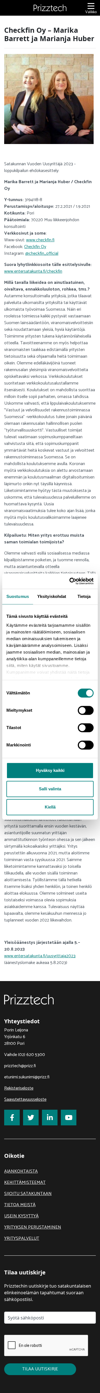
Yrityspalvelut (21, 1238)
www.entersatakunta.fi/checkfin (33, 271)
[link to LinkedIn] (50, 1117)
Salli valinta (50, 788)
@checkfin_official (41, 253)
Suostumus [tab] (17, 596)
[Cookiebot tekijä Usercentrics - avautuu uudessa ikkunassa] (71, 581)
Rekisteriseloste (18, 1088)
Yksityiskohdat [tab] (51, 596)
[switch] (86, 710)
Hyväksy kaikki (50, 770)
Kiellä (50, 807)
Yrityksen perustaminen (32, 1227)
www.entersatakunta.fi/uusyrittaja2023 (40, 956)
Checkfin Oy (35, 247)
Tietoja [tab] (84, 596)
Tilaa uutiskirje (40, 1369)
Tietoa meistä (20, 1205)
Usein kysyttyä (21, 1216)
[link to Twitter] (31, 1117)
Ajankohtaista (21, 1171)
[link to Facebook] (12, 1117)
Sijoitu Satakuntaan (28, 1194)
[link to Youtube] (68, 1117)
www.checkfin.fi (40, 240)
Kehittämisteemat (25, 1182)
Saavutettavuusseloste (25, 1099)
